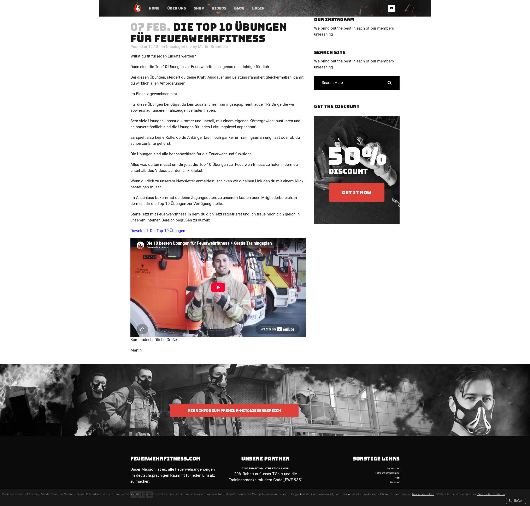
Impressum (393, 468)
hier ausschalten (423, 494)
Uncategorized (179, 46)
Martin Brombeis (213, 46)
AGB (397, 477)
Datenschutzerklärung (491, 494)
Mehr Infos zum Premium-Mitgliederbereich (234, 410)
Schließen (516, 500)
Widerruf (395, 482)
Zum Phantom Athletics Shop (265, 468)
